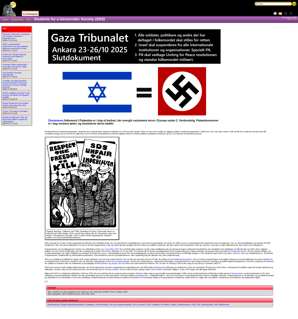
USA (212, 132)
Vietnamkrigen (237, 273)
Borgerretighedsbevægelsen (73, 304)
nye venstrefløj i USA (109, 249)
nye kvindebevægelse (120, 261)
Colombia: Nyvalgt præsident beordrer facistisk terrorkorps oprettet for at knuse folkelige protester (14, 84)
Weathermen (224, 304)
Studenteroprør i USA (186, 304)
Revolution (165, 304)
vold (106, 269)
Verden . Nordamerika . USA (16, 19)
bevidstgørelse (142, 275)
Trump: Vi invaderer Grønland (14, 111)
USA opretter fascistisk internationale (12, 74)
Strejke (173, 304)
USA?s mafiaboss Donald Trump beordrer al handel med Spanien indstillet (16, 95)
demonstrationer (101, 263)
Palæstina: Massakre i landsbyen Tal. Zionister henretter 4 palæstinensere (16, 36)
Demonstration (102, 304)
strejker (114, 263)
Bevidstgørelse (54, 304)
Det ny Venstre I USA (141, 304)
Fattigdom (155, 304)
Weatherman (159, 267)
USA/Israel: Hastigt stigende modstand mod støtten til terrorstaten (14, 56)
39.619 (295, 19)
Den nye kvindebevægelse (120, 304)
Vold (216, 304)
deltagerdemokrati (238, 251)
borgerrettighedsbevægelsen (180, 259)
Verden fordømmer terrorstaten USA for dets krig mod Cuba (15, 104)
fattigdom (267, 259)
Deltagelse (90, 304)
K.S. (46, 281)
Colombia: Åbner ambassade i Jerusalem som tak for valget (14, 66)
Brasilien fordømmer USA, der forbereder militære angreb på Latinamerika (14, 119)
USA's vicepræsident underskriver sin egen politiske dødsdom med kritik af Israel (15, 46)
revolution (115, 269)
